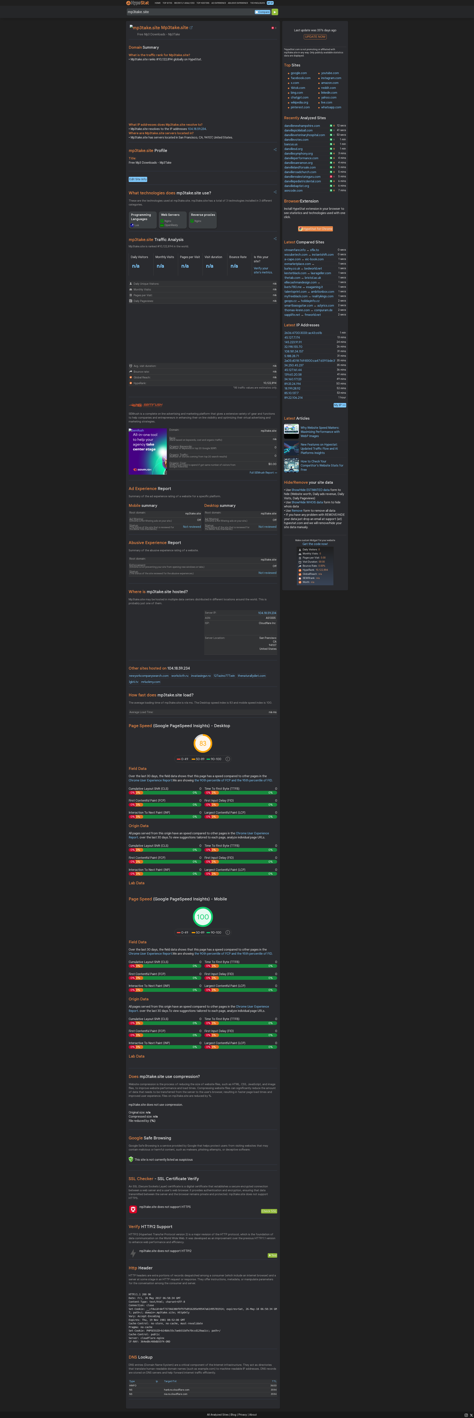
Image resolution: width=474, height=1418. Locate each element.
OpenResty (171, 225)
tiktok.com (298, 88)
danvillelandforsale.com (300, 167)
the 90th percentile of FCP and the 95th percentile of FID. (233, 780)
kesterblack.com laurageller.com (307, 273)
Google (150, 1138)
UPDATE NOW (315, 36)
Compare (264, 12)
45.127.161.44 (293, 370)
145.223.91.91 (293, 342)
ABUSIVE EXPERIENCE (238, 3)
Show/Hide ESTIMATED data (311, 490)
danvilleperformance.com (301, 158)
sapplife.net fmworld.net (302, 315)
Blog (233, 1414)
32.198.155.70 (293, 347)
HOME (158, 3)
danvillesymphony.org (298, 153)
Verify (150, 1226)
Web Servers (170, 215)
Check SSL (269, 1211)
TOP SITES (167, 3)
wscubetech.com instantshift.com (309, 255)
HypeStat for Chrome (318, 229)
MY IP (270, 3)
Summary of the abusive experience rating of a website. (163, 550)
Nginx (168, 221)
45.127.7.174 (292, 338)
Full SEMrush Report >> (263, 472)
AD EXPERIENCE (218, 3)
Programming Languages (141, 217)
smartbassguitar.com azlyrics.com (309, 305)
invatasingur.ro (201, 676)
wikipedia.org (299, 102)
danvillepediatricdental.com (302, 181)
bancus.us (291, 144)
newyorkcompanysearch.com (148, 676)
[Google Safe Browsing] (131, 1159)
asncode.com (293, 191)
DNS (141, 1357)
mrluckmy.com (150, 682)
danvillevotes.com (296, 140)
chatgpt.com (299, 97)
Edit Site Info (138, 179)
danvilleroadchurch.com (300, 172)
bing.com (297, 93)
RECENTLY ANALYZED (184, 3)
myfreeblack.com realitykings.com (308, 296)
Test (274, 1255)
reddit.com (328, 88)
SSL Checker (164, 1178)
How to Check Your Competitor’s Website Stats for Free (322, 466)
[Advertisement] (203, 93)
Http (141, 1267)
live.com (326, 102)
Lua (137, 225)
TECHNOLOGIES (257, 3)
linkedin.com (329, 93)
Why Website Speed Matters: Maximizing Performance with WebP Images (320, 432)
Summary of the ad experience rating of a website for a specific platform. (175, 496)
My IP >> (340, 405)
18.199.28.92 (292, 388)
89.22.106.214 (293, 398)
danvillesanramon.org (298, 163)
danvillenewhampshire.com (302, 126)
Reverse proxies (203, 215)
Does (164, 1076)
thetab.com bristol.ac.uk (302, 278)
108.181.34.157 (293, 351)
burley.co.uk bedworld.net (303, 268)
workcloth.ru (179, 676)
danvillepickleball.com (298, 130)
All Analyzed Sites (217, 1414)
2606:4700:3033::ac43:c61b (303, 333)
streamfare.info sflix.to (301, 250)
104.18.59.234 (197, 129)
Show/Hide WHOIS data (307, 502)
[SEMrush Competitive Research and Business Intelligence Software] (146, 405)
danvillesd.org (293, 149)
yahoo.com (328, 97)
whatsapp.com (331, 107)
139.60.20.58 (293, 375)
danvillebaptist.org (296, 186)
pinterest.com (300, 107)
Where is (158, 591)
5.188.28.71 (291, 356)
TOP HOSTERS (202, 3)
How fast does (161, 695)
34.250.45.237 (294, 365)
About (253, 1414)
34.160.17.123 (292, 379)
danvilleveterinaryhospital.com (304, 135)
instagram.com (331, 78)
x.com (295, 83)
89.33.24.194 (292, 384)
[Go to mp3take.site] (191, 27)
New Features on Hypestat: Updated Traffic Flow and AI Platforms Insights (319, 449)
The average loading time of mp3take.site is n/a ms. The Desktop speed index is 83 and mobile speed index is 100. (200, 702)
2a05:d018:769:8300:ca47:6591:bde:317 (311, 361)
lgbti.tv (133, 682)
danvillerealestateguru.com (302, 177)
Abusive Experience (155, 542)
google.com (299, 73)
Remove (297, 511)
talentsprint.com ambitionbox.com (309, 292)
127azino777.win (224, 676)
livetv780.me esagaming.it (303, 287)
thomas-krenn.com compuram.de (308, 310)
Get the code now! (315, 544)
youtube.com (330, 73)
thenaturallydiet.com (252, 676)
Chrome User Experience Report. (151, 780)
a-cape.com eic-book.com (304, 259)
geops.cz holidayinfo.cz (302, 301)
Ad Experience (150, 488)
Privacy (242, 1414)
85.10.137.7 (291, 393)
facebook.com (301, 78)
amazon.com (329, 83)
